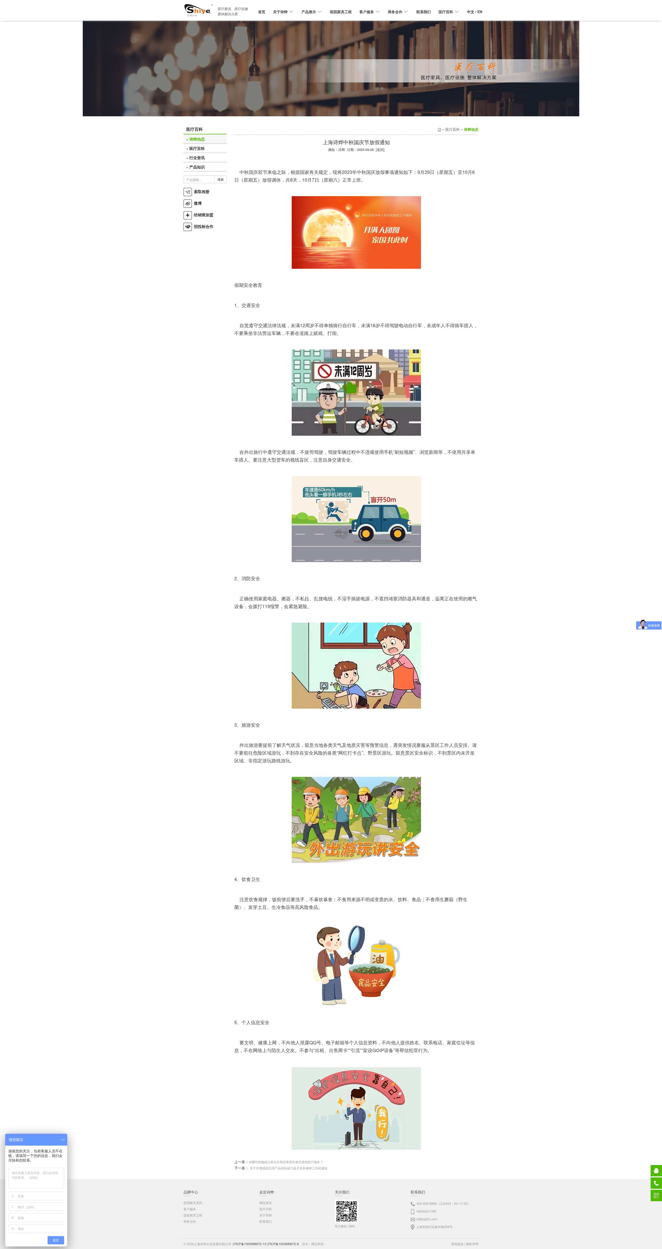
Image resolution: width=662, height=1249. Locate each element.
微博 (197, 203)
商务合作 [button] (395, 11)
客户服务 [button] (366, 11)
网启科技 (317, 1244)
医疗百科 (197, 148)
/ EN (474, 11)
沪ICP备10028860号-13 (249, 1244)
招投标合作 (202, 226)
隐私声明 (472, 1244)
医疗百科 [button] (446, 11)
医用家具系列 (193, 1202)
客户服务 (190, 1209)
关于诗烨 (265, 1215)
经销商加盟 (202, 215)
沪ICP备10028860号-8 (283, 1244)
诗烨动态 (197, 139)
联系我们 (423, 11)
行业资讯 (197, 157)
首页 (261, 11)
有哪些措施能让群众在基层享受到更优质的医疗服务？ (286, 1162)
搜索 (220, 179)
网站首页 (265, 1202)
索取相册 (200, 191)
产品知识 (197, 167)
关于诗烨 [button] (280, 11)
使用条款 (457, 1244)
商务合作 (190, 1221)
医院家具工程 (341, 11)
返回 (380, 149)
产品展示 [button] (309, 11)
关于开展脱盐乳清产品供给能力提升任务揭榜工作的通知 (288, 1168)
